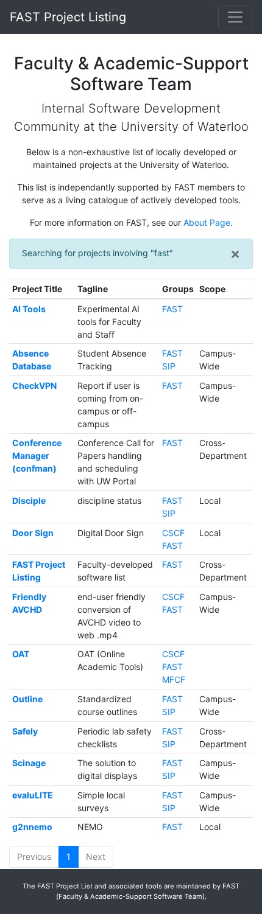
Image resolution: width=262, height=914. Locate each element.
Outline (27, 699)
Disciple (29, 500)
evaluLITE (32, 795)
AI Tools (29, 309)
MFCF (173, 679)
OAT (20, 654)
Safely (25, 731)
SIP (168, 366)
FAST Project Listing (68, 17)
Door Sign (33, 533)
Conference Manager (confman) (37, 455)
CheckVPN (34, 385)
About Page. (208, 222)
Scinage (29, 763)
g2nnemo (32, 827)
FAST (172, 309)
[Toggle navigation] (235, 17)
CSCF (173, 533)
